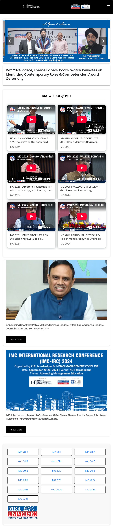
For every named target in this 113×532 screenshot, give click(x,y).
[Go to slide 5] (62, 61)
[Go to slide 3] (56, 61)
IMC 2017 (56, 471)
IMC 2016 (23, 471)
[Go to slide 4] (59, 61)
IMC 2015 (90, 461)
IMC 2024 (56, 489)
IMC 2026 (23, 499)
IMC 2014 (56, 461)
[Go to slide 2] (54, 61)
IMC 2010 (23, 452)
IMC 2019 (23, 480)
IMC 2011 (56, 452)
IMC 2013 (23, 461)
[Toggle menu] (108, 4)
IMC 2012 (90, 452)
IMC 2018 (90, 471)
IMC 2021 (56, 480)
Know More (16, 339)
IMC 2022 (90, 480)
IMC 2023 (23, 489)
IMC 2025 (90, 489)
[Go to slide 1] (51, 61)
